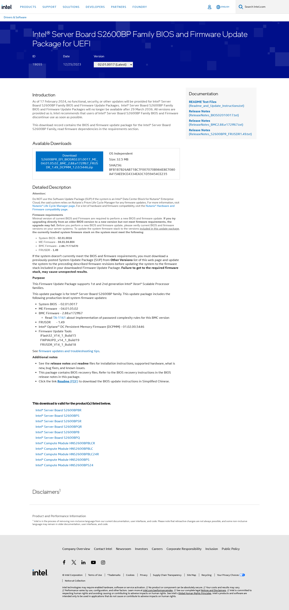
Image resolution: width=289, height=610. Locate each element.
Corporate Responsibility (184, 549)
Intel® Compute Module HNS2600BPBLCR (65, 443)
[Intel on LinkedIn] (83, 563)
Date (66, 56)
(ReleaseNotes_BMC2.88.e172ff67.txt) (216, 123)
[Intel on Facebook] (64, 563)
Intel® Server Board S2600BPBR (58, 410)
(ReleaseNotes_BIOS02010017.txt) (214, 113)
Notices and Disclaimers (213, 590)
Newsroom (123, 549)
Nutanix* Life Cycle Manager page (53, 205)
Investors (141, 549)
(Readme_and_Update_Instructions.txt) (216, 104)
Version (99, 56)
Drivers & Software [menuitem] (15, 17)
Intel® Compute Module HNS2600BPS (62, 460)
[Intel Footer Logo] (40, 572)
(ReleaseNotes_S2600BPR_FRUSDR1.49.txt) (220, 132)
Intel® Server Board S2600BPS (57, 416)
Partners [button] (118, 7)
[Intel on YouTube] (93, 563)
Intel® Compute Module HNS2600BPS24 (64, 465)
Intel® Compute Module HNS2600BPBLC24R (67, 454)
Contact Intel (103, 549)
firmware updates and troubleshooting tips (69, 351)
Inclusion (211, 549)
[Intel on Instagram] (103, 563)
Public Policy (231, 549)
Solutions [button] (71, 7)
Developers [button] (95, 7)
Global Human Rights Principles (194, 593)
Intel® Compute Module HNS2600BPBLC (64, 449)
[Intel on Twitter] (74, 563)
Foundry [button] (140, 7)
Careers (157, 549)
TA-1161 (59, 318)
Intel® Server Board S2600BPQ (58, 438)
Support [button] (49, 7)
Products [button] (28, 7)
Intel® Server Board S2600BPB (57, 432)
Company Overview (76, 549)
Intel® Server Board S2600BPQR (59, 427)
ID (33, 56)
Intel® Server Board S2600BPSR (58, 421)
